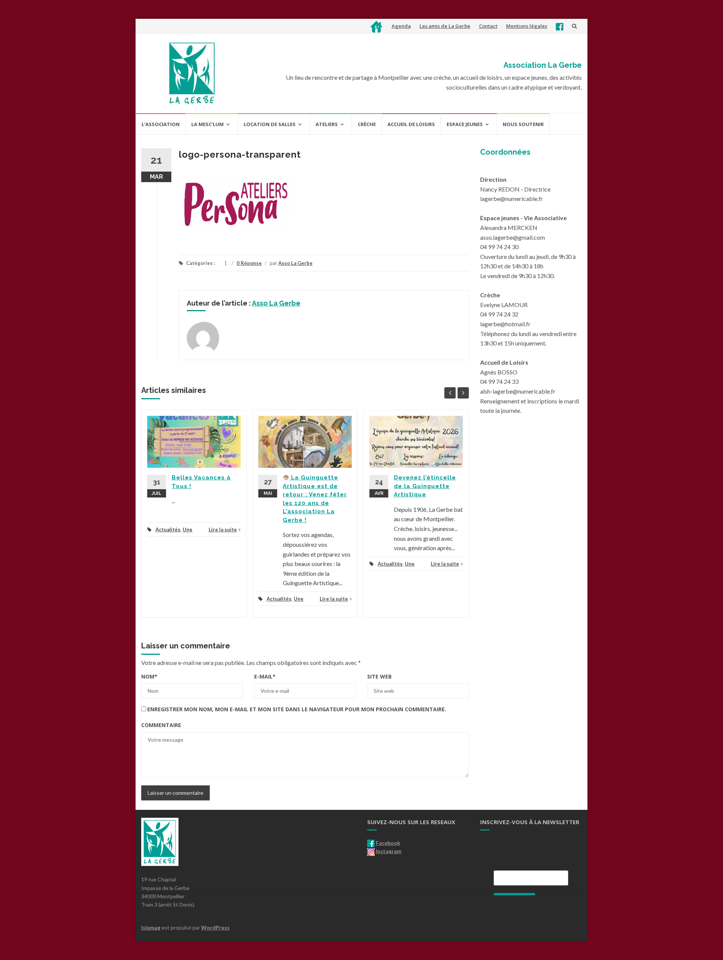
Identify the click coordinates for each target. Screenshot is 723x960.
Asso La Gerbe (295, 263)
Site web (379, 676)
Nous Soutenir (523, 124)
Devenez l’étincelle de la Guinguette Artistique (425, 486)
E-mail (265, 676)
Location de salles (270, 124)
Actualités (168, 529)
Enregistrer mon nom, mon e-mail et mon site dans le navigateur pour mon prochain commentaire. (296, 709)
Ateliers (327, 124)
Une (187, 529)
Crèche (367, 124)
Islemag (150, 927)
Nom (149, 676)
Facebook (388, 843)
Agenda (401, 26)
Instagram (388, 851)
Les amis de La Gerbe (444, 26)
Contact (488, 26)
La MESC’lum (207, 124)
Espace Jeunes (465, 124)
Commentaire (161, 725)
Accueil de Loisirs (411, 124)
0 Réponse (249, 263)
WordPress (215, 927)
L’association (161, 124)
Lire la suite (223, 529)
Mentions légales (526, 26)
